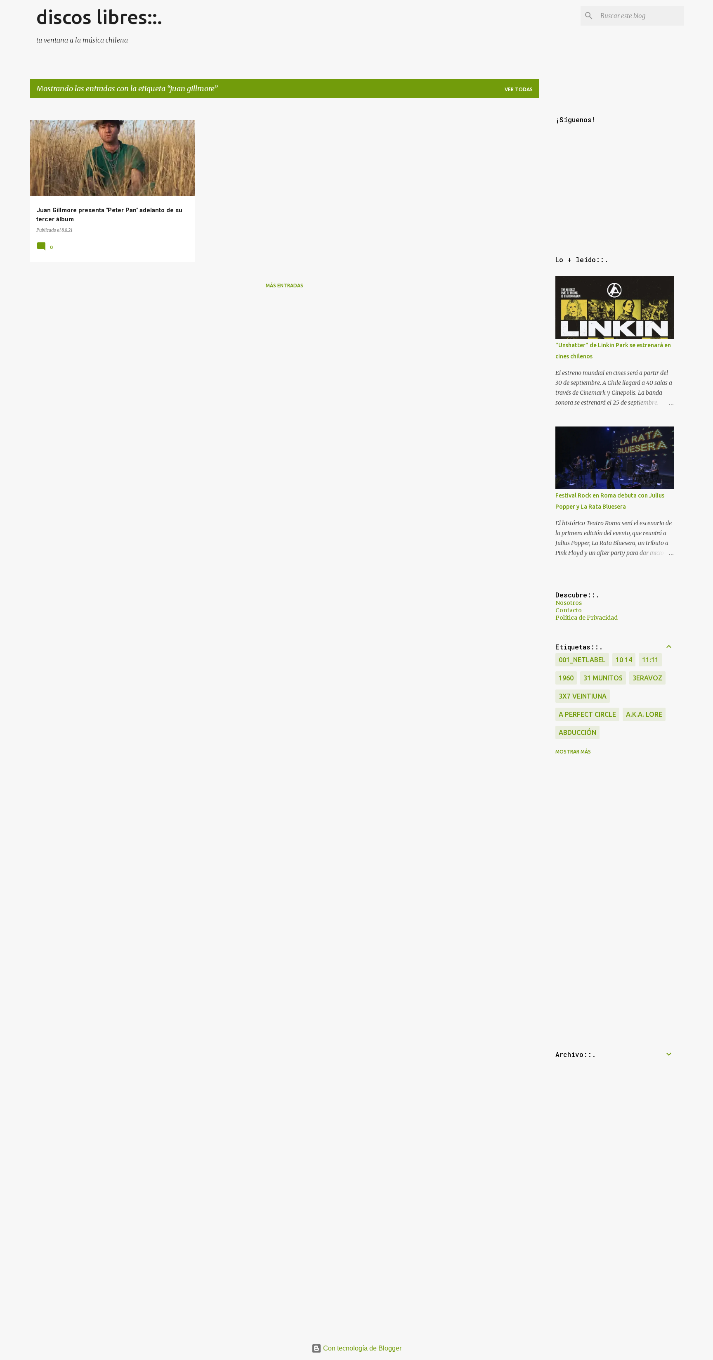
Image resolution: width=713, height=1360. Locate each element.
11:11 (650, 659)
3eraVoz (647, 678)
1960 (566, 678)
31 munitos (603, 678)
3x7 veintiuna (583, 696)
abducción (577, 732)
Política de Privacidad (586, 617)
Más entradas (284, 285)
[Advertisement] (277, 353)
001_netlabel (582, 659)
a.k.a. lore (644, 714)
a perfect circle (587, 714)
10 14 (624, 659)
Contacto (568, 610)
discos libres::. (99, 17)
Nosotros (568, 603)
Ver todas (519, 89)
